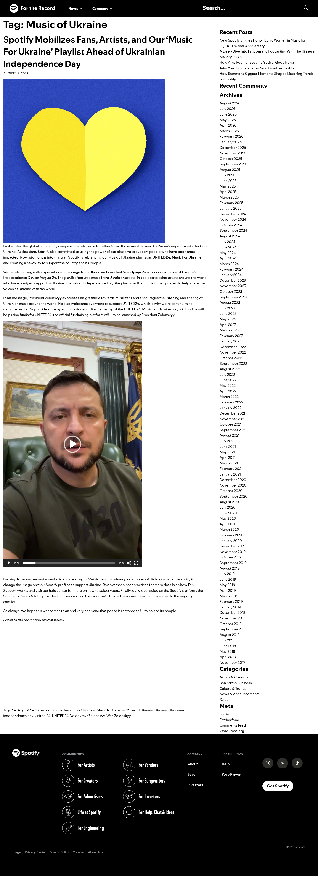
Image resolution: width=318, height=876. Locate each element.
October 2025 (231, 158)
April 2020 (228, 524)
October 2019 (231, 557)
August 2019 (230, 568)
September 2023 (233, 297)
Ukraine (161, 710)
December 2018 (232, 612)
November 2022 (233, 352)
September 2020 (233, 496)
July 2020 (228, 507)
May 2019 (227, 584)
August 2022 (230, 368)
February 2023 (231, 335)
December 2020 (233, 479)
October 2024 (231, 225)
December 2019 (232, 546)
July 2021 (227, 441)
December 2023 (233, 280)
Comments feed (233, 725)
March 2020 (229, 529)
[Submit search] (304, 7)
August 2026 (230, 103)
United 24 (42, 715)
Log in (224, 714)
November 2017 (232, 662)
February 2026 (231, 136)
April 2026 (228, 125)
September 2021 (233, 430)
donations (54, 710)
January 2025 (231, 208)
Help (226, 764)
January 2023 (230, 341)
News (73, 8)
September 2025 (233, 164)
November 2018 (233, 618)
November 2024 (233, 219)
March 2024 (229, 263)
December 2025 (233, 147)
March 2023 (229, 330)
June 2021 (228, 446)
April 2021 (228, 457)
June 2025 (228, 180)
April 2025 (228, 191)
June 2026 (228, 114)
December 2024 (233, 214)
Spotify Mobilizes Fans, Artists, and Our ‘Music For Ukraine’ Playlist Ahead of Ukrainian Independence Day (98, 52)
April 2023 (228, 324)
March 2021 (229, 463)
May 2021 (227, 452)
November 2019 (233, 551)
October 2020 (231, 490)
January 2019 (230, 607)
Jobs (191, 774)
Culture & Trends (233, 688)
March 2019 (229, 596)
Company (100, 8)
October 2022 (231, 357)
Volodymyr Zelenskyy (87, 715)
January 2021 (230, 474)
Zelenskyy (122, 715)
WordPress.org (232, 730)
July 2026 (227, 108)
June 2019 (228, 579)
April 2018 (228, 656)
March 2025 (229, 197)
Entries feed (229, 719)
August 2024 (230, 236)
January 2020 (231, 540)
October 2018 (231, 623)
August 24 (26, 710)
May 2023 (228, 319)
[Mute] (129, 563)
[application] (72, 444)
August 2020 (230, 502)
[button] (72, 444)
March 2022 (229, 396)
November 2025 (233, 153)
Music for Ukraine (111, 710)
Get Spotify (280, 786)
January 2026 (231, 142)
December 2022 (233, 346)
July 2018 (227, 640)
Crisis (40, 710)
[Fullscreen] (136, 563)
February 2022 (231, 402)
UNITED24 (60, 715)
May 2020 (228, 518)
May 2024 (228, 252)
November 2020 (233, 485)
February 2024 (231, 269)
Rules (224, 699)
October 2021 (230, 424)
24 (14, 710)
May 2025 (228, 186)
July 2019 (227, 573)
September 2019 (233, 562)
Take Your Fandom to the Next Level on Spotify (257, 68)
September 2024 (233, 230)
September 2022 (233, 363)
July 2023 (227, 308)
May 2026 (228, 119)
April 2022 (228, 391)
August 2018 (230, 634)
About (192, 764)
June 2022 (228, 380)
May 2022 (228, 385)
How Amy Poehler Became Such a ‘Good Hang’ (257, 62)
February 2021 (231, 468)
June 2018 (228, 645)
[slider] (69, 563)
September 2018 (233, 629)
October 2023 (231, 291)
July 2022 (227, 374)
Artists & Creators (234, 677)
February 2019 (231, 601)
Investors (195, 785)
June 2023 (228, 313)
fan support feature (79, 710)
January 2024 (231, 274)
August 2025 (230, 169)
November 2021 (232, 418)
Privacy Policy (59, 852)
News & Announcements (240, 693)
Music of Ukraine (139, 710)
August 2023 (230, 302)
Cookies (79, 852)
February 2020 (232, 535)
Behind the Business (236, 682)
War (109, 715)
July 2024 (227, 241)
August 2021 (229, 435)
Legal (18, 852)
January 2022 (230, 407)
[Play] (9, 563)
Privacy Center (35, 852)
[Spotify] (32, 8)
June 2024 (228, 247)
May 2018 (227, 651)
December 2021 (232, 413)
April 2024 (228, 258)
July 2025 (227, 175)
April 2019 (228, 590)
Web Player (231, 774)
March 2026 (229, 131)
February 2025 (231, 202)
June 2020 (228, 513)
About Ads (95, 852)
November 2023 (233, 285)
